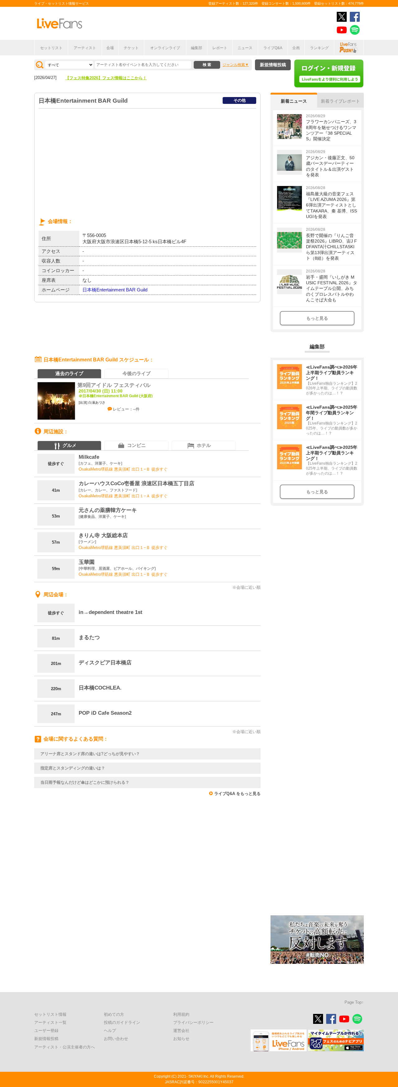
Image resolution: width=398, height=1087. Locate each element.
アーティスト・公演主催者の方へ (64, 1047)
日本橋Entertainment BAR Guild (114, 289)
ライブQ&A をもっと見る (237, 793)
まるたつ (89, 637)
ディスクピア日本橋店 (105, 663)
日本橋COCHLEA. (100, 688)
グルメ (69, 445)
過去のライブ (69, 373)
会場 (110, 48)
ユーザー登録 (46, 1030)
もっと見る (317, 318)
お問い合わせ (116, 1038)
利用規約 (181, 1014)
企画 (296, 48)
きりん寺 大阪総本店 (103, 535)
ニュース (245, 48)
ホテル (204, 445)
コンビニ (136, 445)
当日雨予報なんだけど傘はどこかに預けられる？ (84, 782)
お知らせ (181, 1038)
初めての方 (114, 1014)
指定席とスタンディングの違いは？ (72, 768)
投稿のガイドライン (122, 1022)
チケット (131, 48)
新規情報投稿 (273, 64)
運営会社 (181, 1030)
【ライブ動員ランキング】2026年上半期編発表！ (110, 78)
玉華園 (87, 562)
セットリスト (51, 48)
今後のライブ (136, 373)
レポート (219, 48)
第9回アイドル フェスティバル (113, 385)
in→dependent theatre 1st (110, 612)
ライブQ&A (272, 48)
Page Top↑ (354, 1002)
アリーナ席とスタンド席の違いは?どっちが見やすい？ (90, 753)
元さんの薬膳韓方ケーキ (108, 510)
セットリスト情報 (50, 1014)
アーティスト (85, 48)
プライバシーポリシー (193, 1022)
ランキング (319, 48)
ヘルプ (110, 1030)
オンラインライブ (165, 48)
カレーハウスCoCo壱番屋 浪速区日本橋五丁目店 (136, 483)
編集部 (196, 48)
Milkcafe (89, 457)
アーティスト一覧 (50, 1022)
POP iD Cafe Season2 (105, 713)
